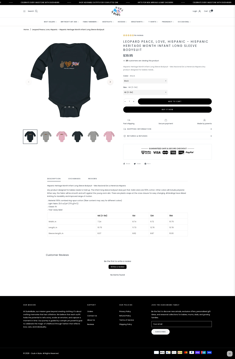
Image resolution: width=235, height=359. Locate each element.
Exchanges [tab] (75, 179)
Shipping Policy (125, 324)
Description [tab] (54, 179)
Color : (129, 76)
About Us (91, 320)
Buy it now (167, 109)
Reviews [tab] (92, 179)
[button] (32, 11)
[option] (69, 80)
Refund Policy (125, 316)
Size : (130, 87)
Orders (90, 311)
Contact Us (92, 316)
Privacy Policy (125, 311)
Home (26, 29)
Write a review (117, 266)
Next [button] (110, 82)
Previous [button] (28, 82)
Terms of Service (126, 320)
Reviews (90, 324)
